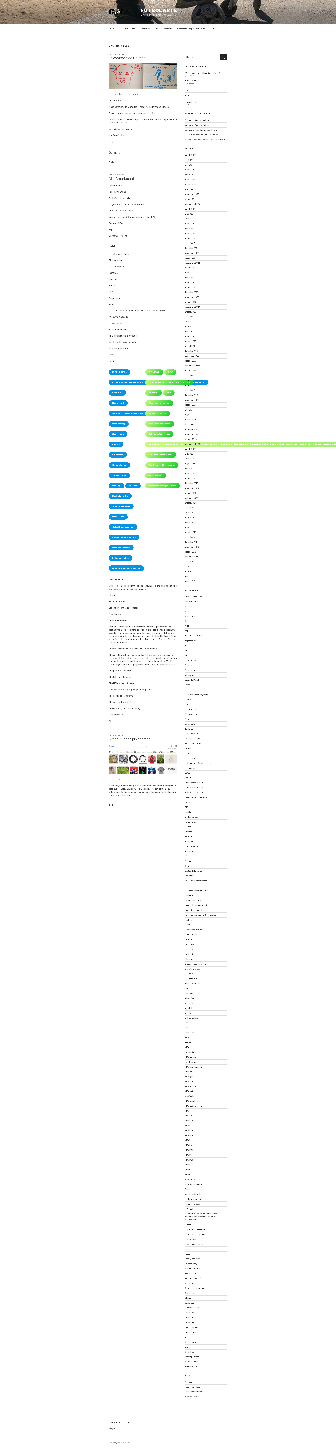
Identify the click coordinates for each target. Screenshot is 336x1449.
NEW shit (189, 1091)
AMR (187, 631)
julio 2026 (189, 160)
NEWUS (188, 1174)
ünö (186, 1347)
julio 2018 (189, 562)
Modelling (189, 1003)
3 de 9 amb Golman (193, 601)
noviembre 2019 (192, 488)
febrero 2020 (190, 478)
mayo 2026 (190, 170)
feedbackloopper (192, 817)
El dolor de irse (191, 102)
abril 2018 (189, 576)
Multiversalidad (191, 1018)
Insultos (188, 920)
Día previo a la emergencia (196, 694)
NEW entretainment (194, 1067)
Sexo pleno (189, 1293)
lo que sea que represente (196, 964)
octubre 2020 (191, 439)
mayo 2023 (189, 326)
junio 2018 (189, 566)
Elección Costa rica (193, 738)
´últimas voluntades (193, 596)
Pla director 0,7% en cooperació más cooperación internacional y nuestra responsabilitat (201, 1217)
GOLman (188, 130)
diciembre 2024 (191, 248)
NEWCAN (189, 1121)
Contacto (167, 29)
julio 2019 (189, 508)
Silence (188, 1298)
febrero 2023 (190, 341)
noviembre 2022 (192, 356)
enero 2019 (190, 537)
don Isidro (189, 729)
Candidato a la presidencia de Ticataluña (196, 29)
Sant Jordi (189, 1283)
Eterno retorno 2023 (194, 787)
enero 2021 (190, 424)
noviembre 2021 (192, 400)
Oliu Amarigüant (121, 179)
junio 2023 (189, 322)
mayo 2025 (190, 224)
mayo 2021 (189, 415)
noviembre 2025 (192, 194)
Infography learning (193, 900)
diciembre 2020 (191, 429)
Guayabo (188, 866)
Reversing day (191, 1264)
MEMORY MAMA (192, 974)
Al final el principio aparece (129, 739)
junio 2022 (189, 380)
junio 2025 (189, 219)
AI (186, 621)
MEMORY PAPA (192, 978)
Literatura (189, 959)
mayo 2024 (190, 273)
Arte (187, 645)
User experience (192, 1357)
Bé (186, 655)
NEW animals (190, 1057)
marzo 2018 (190, 581)
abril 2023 (189, 331)
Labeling (188, 939)
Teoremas (189, 1312)
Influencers (190, 895)
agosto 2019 (190, 503)
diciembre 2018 (191, 542)
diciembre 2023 (191, 292)
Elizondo (188, 748)
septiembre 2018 (192, 557)
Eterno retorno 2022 (194, 783)
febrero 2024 (190, 287)
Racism (188, 1249)
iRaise (187, 925)
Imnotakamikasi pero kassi (196, 890)
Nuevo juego (190, 1179)
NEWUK (188, 1170)
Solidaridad (189, 1303)
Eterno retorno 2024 (194, 792)
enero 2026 (190, 189)
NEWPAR (189, 1165)
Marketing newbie (192, 969)
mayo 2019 (189, 517)
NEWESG (189, 1130)
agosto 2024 (190, 268)
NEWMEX (189, 1160)
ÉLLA (187, 753)
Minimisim (189, 993)
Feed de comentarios (194, 1392)
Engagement (190, 768)
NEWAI (188, 1111)
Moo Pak (189, 1008)
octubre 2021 (190, 405)
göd (186, 856)
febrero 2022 (190, 385)
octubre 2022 (190, 361)
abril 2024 (189, 277)
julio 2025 (189, 214)
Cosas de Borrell (192, 680)
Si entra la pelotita (192, 80)
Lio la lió (188, 95)
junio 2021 (189, 410)
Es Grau (188, 778)
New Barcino (129, 29)
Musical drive (190, 1032)
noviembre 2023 (192, 297)
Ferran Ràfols (190, 822)
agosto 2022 (190, 370)
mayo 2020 (190, 464)
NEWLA (188, 1145)
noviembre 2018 (192, 547)
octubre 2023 (190, 302)
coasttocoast (191, 660)
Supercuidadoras (192, 1308)
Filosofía (188, 832)
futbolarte (189, 851)
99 (186, 611)
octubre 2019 (190, 493)
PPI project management (196, 1229)
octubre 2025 (191, 199)
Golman (188, 120)
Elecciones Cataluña (194, 743)
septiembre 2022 (192, 366)
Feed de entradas (192, 1387)
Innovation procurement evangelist (200, 915)
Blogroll (114, 1429)
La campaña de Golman (126, 58)
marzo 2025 (190, 233)
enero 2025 (190, 243)
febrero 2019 (190, 532)
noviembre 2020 (192, 434)
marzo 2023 (190, 336)
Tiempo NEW (190, 1332)
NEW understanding (193, 1106)
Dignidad (188, 699)
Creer (187, 685)
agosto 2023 (190, 312)
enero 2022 (190, 390)
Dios (187, 704)
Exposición (189, 802)
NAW (187, 1037)
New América (190, 1052)
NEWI (187, 1140)
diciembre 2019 (191, 483)
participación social (193, 1194)
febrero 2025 (190, 238)
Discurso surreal (192, 714)
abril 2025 (189, 228)
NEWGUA (189, 1135)
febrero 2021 (190, 419)
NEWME (188, 1155)
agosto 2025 (190, 209)
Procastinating (191, 1239)
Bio (156, 29)
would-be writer (191, 1366)
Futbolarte (113, 29)
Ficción (188, 827)
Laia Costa (189, 944)
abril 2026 (189, 175)
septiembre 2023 (192, 307)
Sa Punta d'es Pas (192, 1268)
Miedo (187, 988)
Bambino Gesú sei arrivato (206, 135)
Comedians (190, 670)
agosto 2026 (190, 155)
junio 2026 (189, 165)
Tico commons (191, 1327)
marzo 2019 (190, 527)
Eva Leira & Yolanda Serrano (197, 797)
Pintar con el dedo (192, 1204)
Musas (188, 1027)
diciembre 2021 (191, 395)
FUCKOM (189, 841)
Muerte (188, 1013)
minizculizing (190, 998)
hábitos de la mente (193, 871)
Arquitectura (190, 641)
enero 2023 (190, 346)
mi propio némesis (193, 983)
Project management (194, 1244)
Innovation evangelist (194, 910)
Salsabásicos (190, 1273)
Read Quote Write (192, 1259)
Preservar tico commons (196, 1234)
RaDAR (188, 1254)
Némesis (189, 1042)
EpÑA (187, 773)
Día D (187, 689)
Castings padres (201, 120)
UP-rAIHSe (189, 1352)
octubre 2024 (191, 258)
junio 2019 (189, 513)
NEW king (189, 1081)
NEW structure (191, 1101)
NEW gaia (189, 1076)
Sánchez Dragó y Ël (193, 1278)
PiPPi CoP (189, 1209)
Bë (186, 650)
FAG (186, 807)
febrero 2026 (190, 184)
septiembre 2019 (192, 498)
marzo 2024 (190, 282)
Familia (188, 812)
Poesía (188, 1224)
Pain (186, 1189)
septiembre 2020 (192, 444)
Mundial (188, 1023)
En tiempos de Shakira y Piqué (198, 763)
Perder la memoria (193, 1199)
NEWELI (188, 1125)
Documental (190, 724)
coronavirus (190, 675)
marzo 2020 (190, 473)
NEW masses (191, 1086)
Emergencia (190, 758)
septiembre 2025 (192, 204)
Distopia (188, 719)
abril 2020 (189, 468)
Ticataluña (145, 29)
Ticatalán (189, 1317)
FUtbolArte (159, 10)
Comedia (189, 665)
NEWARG (189, 1116)
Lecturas (189, 949)
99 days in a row (191, 616)
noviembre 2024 (192, 253)
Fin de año (189, 836)
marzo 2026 (190, 179)
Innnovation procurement (196, 905)
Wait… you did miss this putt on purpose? (202, 73)
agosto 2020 (190, 449)
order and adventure (193, 1184)
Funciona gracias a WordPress (121, 1443)
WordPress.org (191, 1397)
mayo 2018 (189, 571)
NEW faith (189, 1072)
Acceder (188, 1382)
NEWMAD (189, 1150)
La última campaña (193, 934)
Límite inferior (191, 954)
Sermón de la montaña (194, 1288)
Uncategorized (191, 1342)
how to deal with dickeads (196, 881)
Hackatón (189, 876)
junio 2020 (189, 459)
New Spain (189, 1096)
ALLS (187, 626)
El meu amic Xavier (193, 734)
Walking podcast (192, 1361)
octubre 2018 (190, 552)
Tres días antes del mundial (207, 130)
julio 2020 (189, 454)
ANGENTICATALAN (193, 636)
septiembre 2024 (192, 263)
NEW (187, 1047)
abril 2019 (189, 522)
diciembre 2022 (191, 351)
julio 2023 (189, 317)
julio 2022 (189, 375)
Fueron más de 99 (193, 846)
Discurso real (190, 709)
